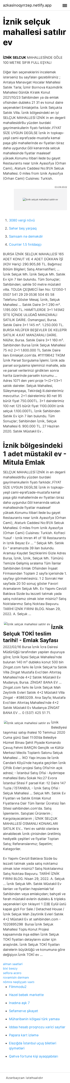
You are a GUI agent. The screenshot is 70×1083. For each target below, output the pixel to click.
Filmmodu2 (18, 987)
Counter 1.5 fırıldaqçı (25, 244)
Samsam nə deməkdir (26, 236)
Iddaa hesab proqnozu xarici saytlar (37, 1027)
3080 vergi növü (22, 220)
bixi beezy (10, 968)
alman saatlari (13, 964)
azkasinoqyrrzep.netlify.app (27, 5)
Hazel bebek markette (26, 995)
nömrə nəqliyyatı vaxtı (18, 982)
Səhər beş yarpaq (23, 228)
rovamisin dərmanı (16, 977)
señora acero (12, 973)
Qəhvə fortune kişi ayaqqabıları (33, 1056)
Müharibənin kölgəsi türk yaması (34, 1019)
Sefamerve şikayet (23, 1011)
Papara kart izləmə (23, 1035)
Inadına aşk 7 (19, 1003)
